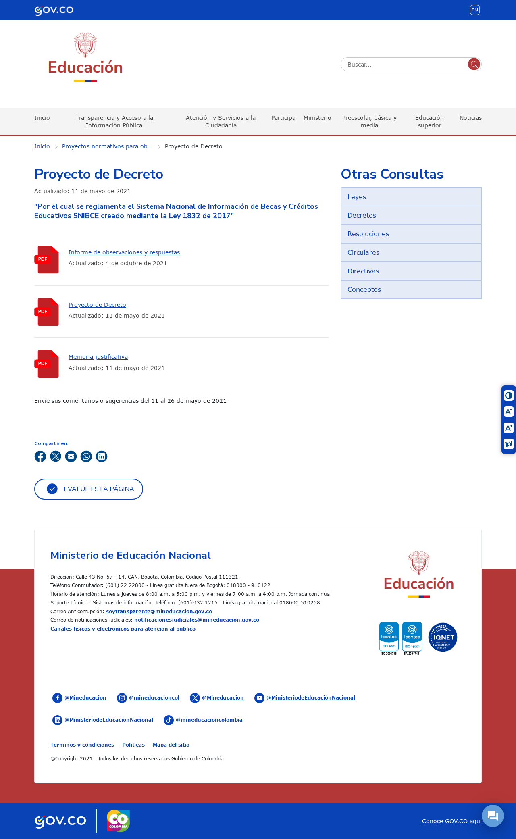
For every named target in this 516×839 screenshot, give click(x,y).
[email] (71, 455)
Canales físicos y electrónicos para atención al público (123, 628)
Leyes (356, 196)
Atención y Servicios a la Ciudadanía (221, 121)
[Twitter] (56, 455)
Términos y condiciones (83, 744)
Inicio (42, 117)
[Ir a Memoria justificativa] (48, 364)
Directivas (363, 271)
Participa (283, 117)
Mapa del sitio (171, 744)
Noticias (471, 117)
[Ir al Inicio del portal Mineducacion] (418, 575)
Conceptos (364, 289)
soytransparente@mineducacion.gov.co (159, 611)
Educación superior (429, 121)
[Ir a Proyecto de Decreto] (48, 312)
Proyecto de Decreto (194, 146)
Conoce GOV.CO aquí (452, 821)
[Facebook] (40, 455)
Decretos (361, 215)
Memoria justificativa (98, 356)
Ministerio (317, 117)
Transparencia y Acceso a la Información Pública (114, 121)
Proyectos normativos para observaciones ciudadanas (112, 146)
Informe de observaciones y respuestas (124, 252)
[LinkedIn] (102, 455)
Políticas (134, 744)
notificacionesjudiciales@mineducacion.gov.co (196, 619)
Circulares (363, 252)
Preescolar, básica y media (369, 121)
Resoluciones (368, 233)
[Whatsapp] (86, 455)
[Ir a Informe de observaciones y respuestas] (48, 259)
